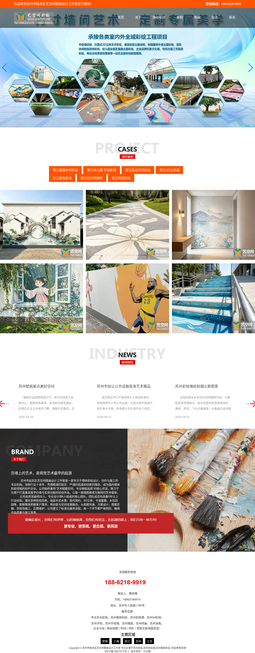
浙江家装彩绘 (62, 178)
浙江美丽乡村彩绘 (65, 170)
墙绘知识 (159, 17)
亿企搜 (147, 651)
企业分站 (99, 628)
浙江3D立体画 (169, 170)
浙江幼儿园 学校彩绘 (101, 170)
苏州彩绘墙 (149, 647)
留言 (215, 17)
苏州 (138, 641)
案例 (180, 17)
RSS (123, 628)
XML (131, 628)
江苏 (149, 641)
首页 (121, 17)
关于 (138, 17)
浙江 (127, 641)
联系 (232, 17)
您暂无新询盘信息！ (149, 628)
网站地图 (112, 628)
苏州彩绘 (138, 647)
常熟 (105, 641)
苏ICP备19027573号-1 (117, 651)
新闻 (197, 17)
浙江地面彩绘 (121, 178)
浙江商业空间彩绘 (138, 170)
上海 (116, 641)
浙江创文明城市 (91, 178)
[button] (250, 67)
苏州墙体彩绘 (163, 647)
